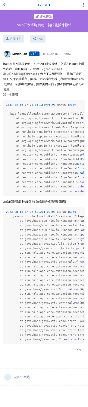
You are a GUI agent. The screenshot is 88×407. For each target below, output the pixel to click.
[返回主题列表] (4, 5)
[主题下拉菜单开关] (83, 5)
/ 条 (43, 5)
